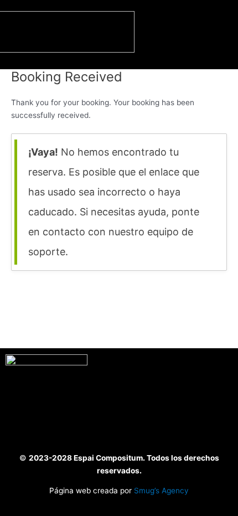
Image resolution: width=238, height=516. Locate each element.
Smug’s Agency (161, 490)
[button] (219, 34)
